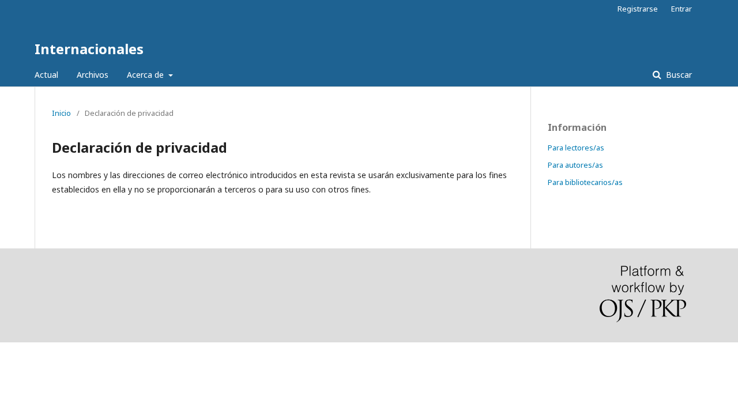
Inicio (61, 113)
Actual (46, 74)
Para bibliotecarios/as (585, 182)
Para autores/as (575, 165)
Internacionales (89, 48)
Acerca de (146, 74)
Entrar (681, 8)
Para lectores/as (576, 147)
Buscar (678, 74)
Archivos (92, 74)
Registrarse (637, 8)
